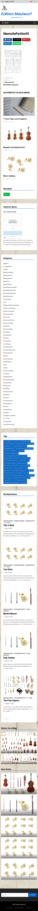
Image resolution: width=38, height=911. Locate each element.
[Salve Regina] (10, 758)
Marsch (7, 470)
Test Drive (7, 569)
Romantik (30, 475)
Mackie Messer (10, 613)
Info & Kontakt (19, 908)
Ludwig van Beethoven (20, 468)
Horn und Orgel (8, 323)
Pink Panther (9, 658)
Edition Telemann (8, 311)
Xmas (23, 482)
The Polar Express (11, 700)
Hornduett (6, 326)
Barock (30, 443)
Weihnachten (21, 480)
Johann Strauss (24, 460)
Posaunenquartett (8, 380)
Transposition (7, 409)
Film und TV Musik (10, 451)
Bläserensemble (8, 272)
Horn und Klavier (8, 320)
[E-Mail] (36, 1)
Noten (15, 470)
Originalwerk (8, 472)
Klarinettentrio (8, 353)
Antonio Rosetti (9, 443)
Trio (13, 480)
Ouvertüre (18, 472)
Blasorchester (7, 284)
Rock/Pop (6, 388)
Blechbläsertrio (8, 296)
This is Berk (8, 525)
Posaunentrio (7, 383)
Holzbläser (8, 458)
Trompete (6, 412)
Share (9, 39)
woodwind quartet (9, 424)
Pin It (27, 39)
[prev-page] (4, 719)
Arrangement (7, 266)
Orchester (6, 374)
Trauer (7, 480)
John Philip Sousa (9, 463)
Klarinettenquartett (9, 350)
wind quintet (7, 421)
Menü (6, 23)
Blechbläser (8, 446)
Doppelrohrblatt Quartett (11, 305)
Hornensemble (7, 329)
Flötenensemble (8, 314)
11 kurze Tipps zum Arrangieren (15, 119)
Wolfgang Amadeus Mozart (11, 482)
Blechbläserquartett (9, 290)
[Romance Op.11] (19, 790)
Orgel (30, 470)
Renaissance (8, 475)
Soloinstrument (8, 391)
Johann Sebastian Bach (10, 460)
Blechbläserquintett (9, 293)
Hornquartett (7, 335)
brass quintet (7, 299)
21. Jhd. (15, 441)
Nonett (5, 368)
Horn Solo (6, 317)
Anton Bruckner (25, 441)
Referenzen (7, 386)
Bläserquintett (7, 278)
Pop (26, 472)
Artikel (5, 269)
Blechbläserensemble (10, 287)
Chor (4, 302)
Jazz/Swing (6, 344)
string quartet (7, 403)
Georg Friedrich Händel (11, 453)
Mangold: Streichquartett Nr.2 (14, 147)
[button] (3, 742)
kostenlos (8, 468)
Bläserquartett (7, 275)
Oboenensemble (8, 371)
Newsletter (29, 908)
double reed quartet (9, 308)
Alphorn (6, 263)
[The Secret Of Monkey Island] (19, 812)
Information (7, 341)
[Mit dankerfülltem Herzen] (28, 758)
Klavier (5, 356)
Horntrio (6, 338)
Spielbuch (6, 394)
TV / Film (6, 418)
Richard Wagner (19, 475)
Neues (5, 365)
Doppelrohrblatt (9, 448)
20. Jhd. (7, 441)
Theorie (5, 406)
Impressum (9, 908)
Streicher (6, 397)
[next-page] (7, 719)
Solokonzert (8, 477)
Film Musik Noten (10, 494)
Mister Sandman (9, 176)
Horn (16, 458)
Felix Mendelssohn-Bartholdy (24, 448)
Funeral (21, 451)
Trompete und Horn (9, 415)
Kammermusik (7, 347)
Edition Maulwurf (16, 14)
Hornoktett (6, 332)
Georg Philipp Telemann (11, 455)
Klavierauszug (7, 359)
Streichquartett (8, 400)
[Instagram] (33, 1)
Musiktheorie (7, 362)
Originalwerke (7, 377)
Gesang (23, 455)
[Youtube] (31, 1)
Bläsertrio (6, 281)
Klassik (7, 465)
